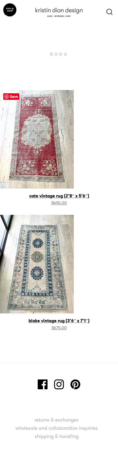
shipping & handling (57, 436)
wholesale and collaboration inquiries (56, 428)
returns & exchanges (56, 420)
